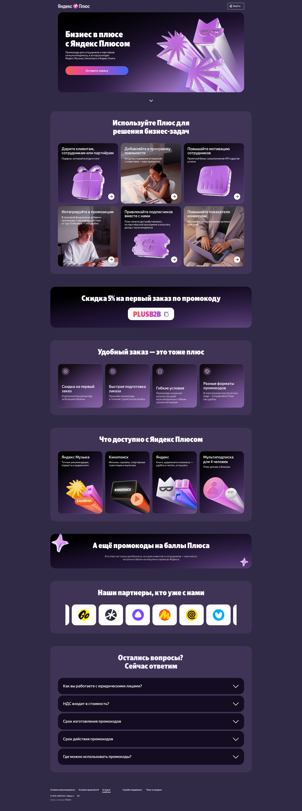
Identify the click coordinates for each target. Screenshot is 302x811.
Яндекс (70, 796)
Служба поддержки (132, 790)
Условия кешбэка (106, 791)
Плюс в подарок (154, 790)
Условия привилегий (89, 790)
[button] (236, 6)
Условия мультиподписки (62, 790)
